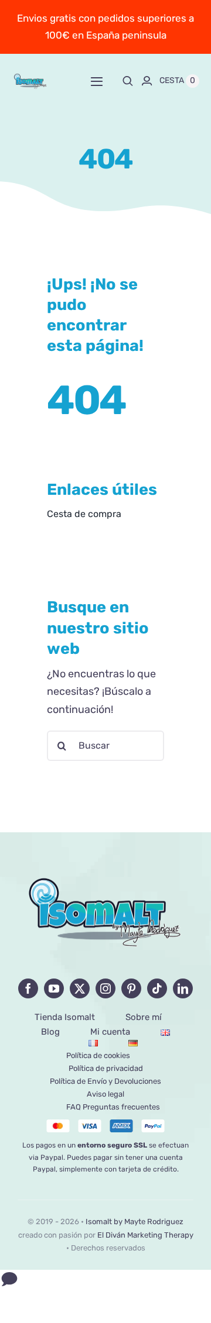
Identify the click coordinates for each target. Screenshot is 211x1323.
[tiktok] (157, 988)
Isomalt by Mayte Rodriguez (134, 1221)
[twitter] (80, 988)
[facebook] (28, 988)
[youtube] (54, 988)
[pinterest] (131, 988)
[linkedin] (183, 988)
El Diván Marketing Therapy (145, 1235)
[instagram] (105, 988)
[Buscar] (128, 80)
